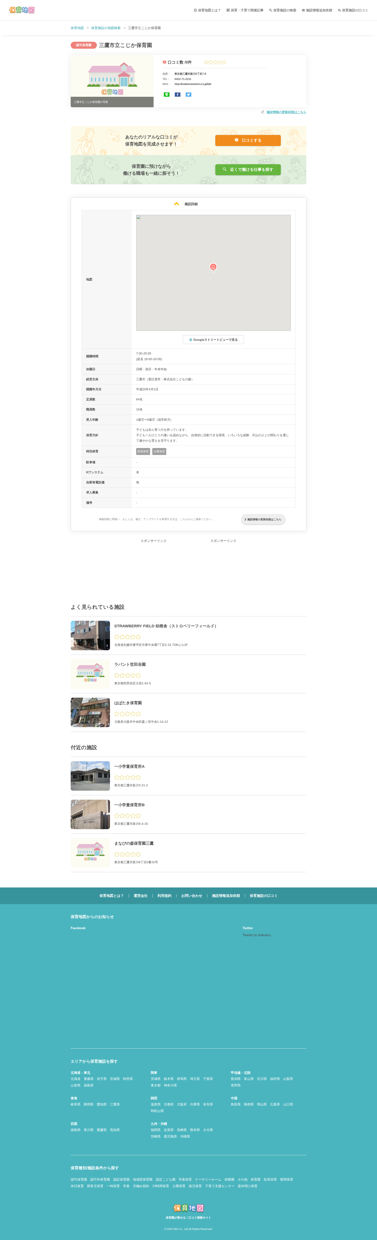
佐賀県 (169, 1130)
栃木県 (169, 1079)
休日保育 (77, 1186)
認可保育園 (79, 1179)
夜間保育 (286, 1179)
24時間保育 (161, 1186)
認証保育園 (121, 1179)
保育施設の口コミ (355, 10)
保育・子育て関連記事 (247, 10)
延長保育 (270, 1179)
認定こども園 (165, 1179)
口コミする (251, 140)
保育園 (255, 1179)
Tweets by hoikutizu (257, 935)
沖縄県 (185, 1136)
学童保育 (185, 1179)
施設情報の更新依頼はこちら (286, 112)
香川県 (89, 1130)
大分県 (208, 1130)
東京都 (156, 1085)
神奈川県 (170, 1085)
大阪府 (182, 1104)
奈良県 (208, 1104)
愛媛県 (102, 1130)
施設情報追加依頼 (319, 10)
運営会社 (141, 896)
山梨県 (288, 1079)
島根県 (249, 1104)
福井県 (275, 1079)
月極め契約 (141, 1186)
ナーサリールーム (208, 1179)
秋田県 (128, 1079)
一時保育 (113, 1186)
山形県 (76, 1085)
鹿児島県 (170, 1136)
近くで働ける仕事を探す (251, 169)
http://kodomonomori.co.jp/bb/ (193, 84)
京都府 (169, 1104)
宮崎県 (156, 1136)
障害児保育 (95, 1186)
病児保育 (195, 1186)
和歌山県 (157, 1111)
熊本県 (195, 1130)
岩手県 (102, 1079)
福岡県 (156, 1130)
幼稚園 (229, 1179)
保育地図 (77, 28)
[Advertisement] (153, 571)
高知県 (115, 1130)
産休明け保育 (247, 1186)
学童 (126, 1186)
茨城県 (156, 1079)
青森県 (89, 1079)
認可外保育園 (100, 1179)
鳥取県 (236, 1104)
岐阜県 (76, 1104)
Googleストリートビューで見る (215, 339)
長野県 (236, 1085)
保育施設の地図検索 (106, 28)
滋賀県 (156, 1104)
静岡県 (89, 1104)
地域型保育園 (143, 1179)
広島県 (275, 1104)
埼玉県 (195, 1079)
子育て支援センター (220, 1186)
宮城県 (115, 1079)
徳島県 (76, 1130)
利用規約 (164, 896)
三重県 (115, 1104)
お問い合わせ (191, 896)
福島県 (89, 1085)
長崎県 (182, 1130)
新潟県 (236, 1079)
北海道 (76, 1079)
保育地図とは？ (209, 10)
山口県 (288, 1104)
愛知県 (102, 1104)
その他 (242, 1179)
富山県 (249, 1079)
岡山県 (262, 1104)
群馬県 (182, 1079)
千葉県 (208, 1079)
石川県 (262, 1079)
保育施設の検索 (284, 10)
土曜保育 (178, 1186)
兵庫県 (195, 1104)
